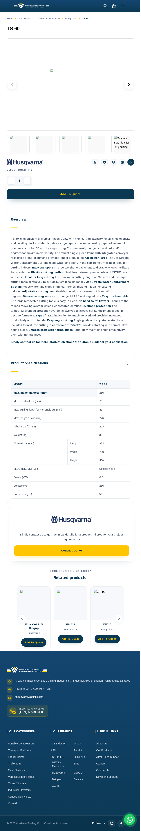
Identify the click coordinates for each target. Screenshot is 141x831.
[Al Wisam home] (27, 670)
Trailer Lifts (14, 763)
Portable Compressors (21, 743)
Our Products (104, 750)
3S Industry (59, 743)
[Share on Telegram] (104, 162)
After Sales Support (107, 756)
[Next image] (129, 84)
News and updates (107, 776)
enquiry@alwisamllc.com (29, 696)
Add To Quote (70, 194)
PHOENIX (79, 756)
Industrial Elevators (19, 790)
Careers (101, 763)
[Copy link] (130, 162)
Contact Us (102, 770)
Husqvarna (71, 18)
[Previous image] (12, 84)
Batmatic (79, 779)
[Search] (105, 6)
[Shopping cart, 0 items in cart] (114, 6)
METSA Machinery (58, 764)
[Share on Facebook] (113, 162)
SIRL (76, 763)
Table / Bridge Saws (49, 18)
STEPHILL (58, 756)
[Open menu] (123, 6)
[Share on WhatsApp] (95, 162)
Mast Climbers (16, 770)
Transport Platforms (20, 750)
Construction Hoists (19, 796)
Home (10, 18)
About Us (101, 743)
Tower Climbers (17, 783)
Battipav (57, 779)
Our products (25, 18)
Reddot (78, 750)
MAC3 (77, 743)
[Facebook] (121, 823)
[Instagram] (111, 823)
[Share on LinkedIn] (122, 162)
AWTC (56, 786)
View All (12, 803)
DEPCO (78, 772)
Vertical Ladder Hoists (21, 776)
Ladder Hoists (16, 756)
